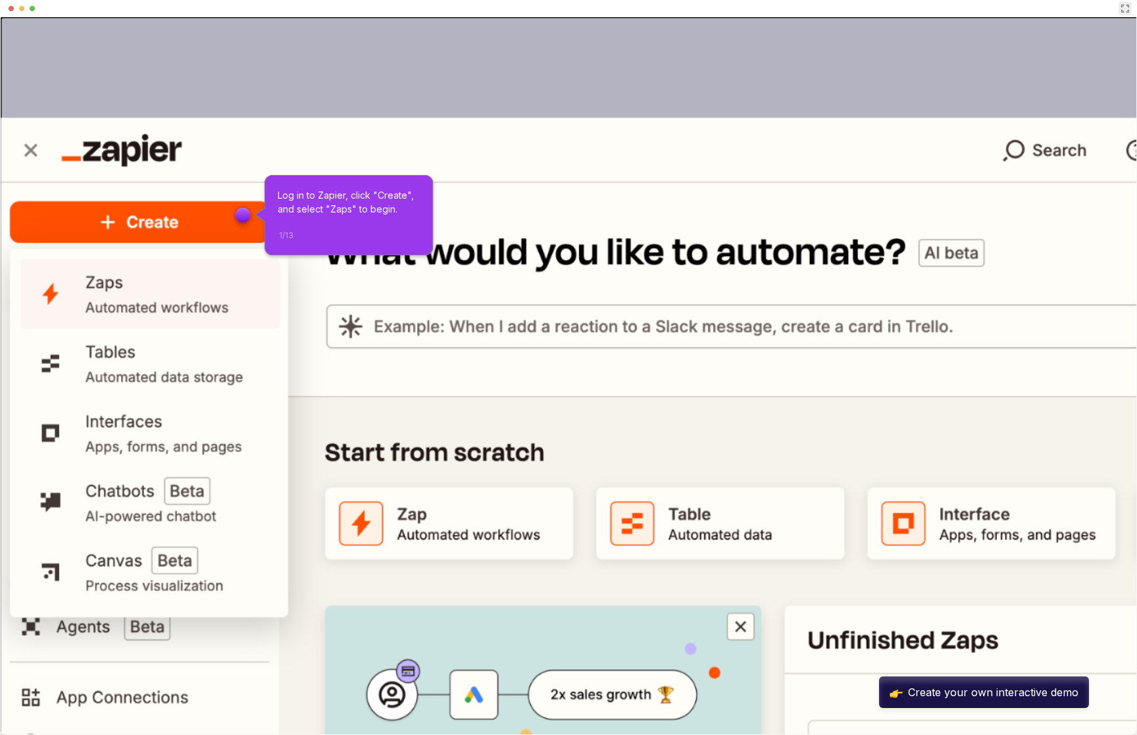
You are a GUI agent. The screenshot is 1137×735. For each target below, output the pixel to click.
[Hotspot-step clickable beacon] (243, 215)
